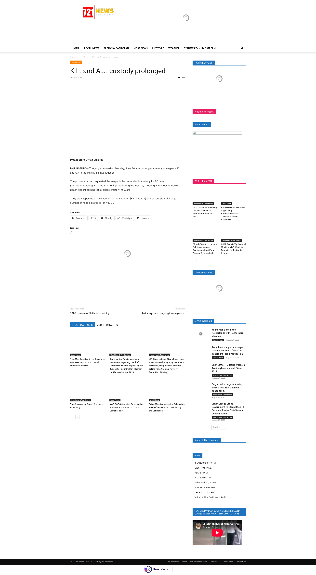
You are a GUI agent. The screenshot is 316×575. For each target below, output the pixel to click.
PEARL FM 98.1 (203, 472)
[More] (103, 85)
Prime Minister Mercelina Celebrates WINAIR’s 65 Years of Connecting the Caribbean (166, 407)
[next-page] (77, 417)
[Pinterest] (88, 85)
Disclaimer (228, 561)
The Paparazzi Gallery (177, 561)
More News (140, 48)
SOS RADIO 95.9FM (205, 487)
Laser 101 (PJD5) (203, 467)
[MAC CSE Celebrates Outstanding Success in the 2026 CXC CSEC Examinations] (127, 389)
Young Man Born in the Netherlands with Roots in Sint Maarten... (228, 333)
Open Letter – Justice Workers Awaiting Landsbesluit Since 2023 (228, 368)
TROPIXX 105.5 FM (204, 492)
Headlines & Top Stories (120, 355)
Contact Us (241, 561)
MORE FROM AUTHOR (108, 325)
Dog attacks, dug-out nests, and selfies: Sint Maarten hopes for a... (227, 387)
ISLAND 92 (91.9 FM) (205, 462)
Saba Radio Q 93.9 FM (207, 482)
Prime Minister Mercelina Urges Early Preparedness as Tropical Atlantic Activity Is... (233, 213)
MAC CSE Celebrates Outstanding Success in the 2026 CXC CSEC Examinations (126, 407)
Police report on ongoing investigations (163, 313)
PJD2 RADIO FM (203, 477)
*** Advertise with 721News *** (205, 561)
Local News (91, 48)
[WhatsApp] (96, 85)
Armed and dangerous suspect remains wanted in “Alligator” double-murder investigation (228, 350)
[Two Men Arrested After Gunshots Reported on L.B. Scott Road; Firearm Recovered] (88, 344)
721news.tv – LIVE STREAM (200, 48)
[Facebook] (73, 85)
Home (75, 48)
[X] (81, 85)
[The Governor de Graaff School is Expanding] (88, 389)
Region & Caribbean (116, 48)
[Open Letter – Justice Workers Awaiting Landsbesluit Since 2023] (201, 369)
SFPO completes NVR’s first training (89, 313)
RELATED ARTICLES (82, 325)
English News (218, 340)
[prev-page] (72, 417)
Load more (218, 427)
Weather (174, 48)
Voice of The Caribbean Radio (211, 497)
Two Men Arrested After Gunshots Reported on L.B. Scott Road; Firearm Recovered (87, 362)
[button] (242, 48)
